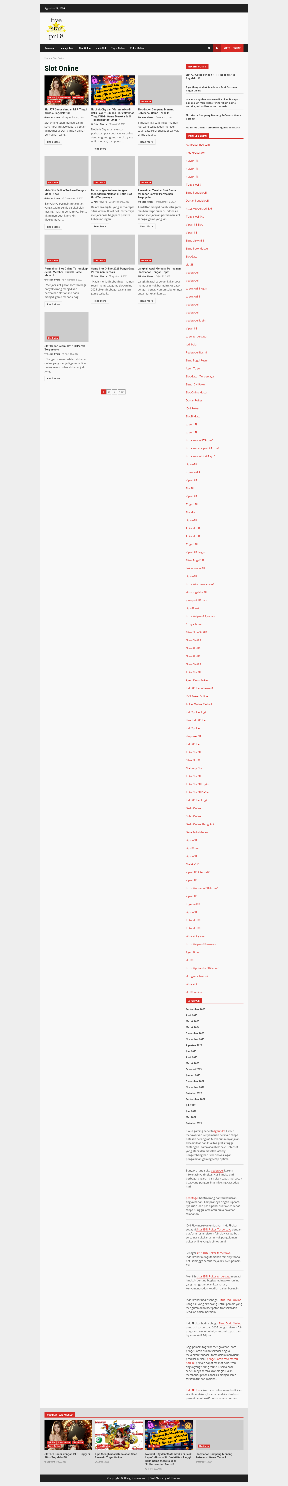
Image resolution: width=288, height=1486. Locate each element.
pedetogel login (196, 320)
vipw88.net (192, 608)
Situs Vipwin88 (195, 240)
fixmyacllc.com (194, 624)
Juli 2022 (191, 1105)
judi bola (191, 344)
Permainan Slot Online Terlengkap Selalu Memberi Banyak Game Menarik (66, 250)
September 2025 (195, 1009)
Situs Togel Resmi (197, 360)
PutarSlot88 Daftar (198, 792)
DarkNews (156, 1478)
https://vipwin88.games (200, 616)
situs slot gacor (195, 936)
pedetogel (192, 272)
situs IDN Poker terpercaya (213, 1253)
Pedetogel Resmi (196, 352)
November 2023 (195, 1039)
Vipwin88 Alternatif (198, 872)
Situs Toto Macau (197, 248)
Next (121, 391)
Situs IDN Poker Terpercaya (213, 1229)
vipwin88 (191, 464)
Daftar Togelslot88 (198, 200)
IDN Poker (192, 408)
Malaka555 (193, 864)
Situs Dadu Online (230, 1300)
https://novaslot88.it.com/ (202, 888)
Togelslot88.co (195, 216)
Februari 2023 (194, 1069)
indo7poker (193, 728)
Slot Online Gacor (197, 392)
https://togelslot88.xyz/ (200, 456)
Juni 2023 (191, 1051)
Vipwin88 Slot (194, 224)
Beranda (49, 48)
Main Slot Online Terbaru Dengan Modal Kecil (66, 171)
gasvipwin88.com (196, 600)
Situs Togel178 (195, 560)
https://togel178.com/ (199, 440)
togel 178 (192, 424)
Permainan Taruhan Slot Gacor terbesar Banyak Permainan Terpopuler (160, 171)
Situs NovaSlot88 (196, 632)
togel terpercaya (196, 336)
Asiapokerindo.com (198, 144)
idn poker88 (193, 736)
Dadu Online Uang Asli (200, 824)
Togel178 (192, 504)
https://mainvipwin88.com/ (202, 448)
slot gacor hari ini (197, 976)
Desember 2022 (195, 1081)
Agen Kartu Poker (197, 680)
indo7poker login (196, 712)
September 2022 (195, 1099)
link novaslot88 (195, 568)
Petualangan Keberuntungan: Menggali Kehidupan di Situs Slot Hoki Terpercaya (113, 171)
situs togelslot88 (196, 592)
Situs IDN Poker (196, 384)
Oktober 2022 (194, 1093)
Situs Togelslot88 (197, 192)
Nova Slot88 (193, 640)
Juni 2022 (191, 1111)
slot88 (190, 264)
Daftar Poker (194, 400)
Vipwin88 (191, 232)
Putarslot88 (193, 528)
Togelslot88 (193, 184)
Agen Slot (219, 1131)
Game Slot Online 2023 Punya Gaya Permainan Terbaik (113, 250)
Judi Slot (101, 48)
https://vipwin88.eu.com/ (201, 944)
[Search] (209, 48)
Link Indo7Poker (196, 720)
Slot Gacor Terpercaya (200, 376)
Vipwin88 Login (195, 552)
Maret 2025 (192, 1021)
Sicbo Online (193, 816)
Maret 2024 (192, 1027)
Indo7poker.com (196, 152)
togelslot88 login (196, 288)
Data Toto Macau (197, 832)
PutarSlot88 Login (197, 784)
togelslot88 (193, 296)
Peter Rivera (53, 117)
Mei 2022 (191, 1117)
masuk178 (192, 160)
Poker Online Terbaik (199, 704)
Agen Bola (192, 952)
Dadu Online (193, 808)
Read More (53, 141)
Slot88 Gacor (194, 416)
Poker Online (137, 48)
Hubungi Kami (66, 48)
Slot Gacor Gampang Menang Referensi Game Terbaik (160, 90)
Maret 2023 (192, 1063)
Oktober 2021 (194, 1123)
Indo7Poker (193, 744)
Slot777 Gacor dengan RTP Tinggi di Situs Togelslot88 (66, 90)
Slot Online (85, 48)
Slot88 (190, 488)
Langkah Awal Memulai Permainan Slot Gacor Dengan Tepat (160, 250)
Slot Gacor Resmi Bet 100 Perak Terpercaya (66, 327)
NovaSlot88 (193, 648)
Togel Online (118, 48)
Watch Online (232, 48)
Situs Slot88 (193, 760)
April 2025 (191, 1015)
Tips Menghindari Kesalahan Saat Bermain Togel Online (119, 1435)
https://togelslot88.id (199, 208)
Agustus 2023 (194, 1045)
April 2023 (191, 1057)
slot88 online (194, 992)
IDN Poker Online (197, 696)
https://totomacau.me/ (200, 584)
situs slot (191, 984)
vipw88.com (193, 848)
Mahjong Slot (194, 768)
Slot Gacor (192, 256)
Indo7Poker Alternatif (199, 688)
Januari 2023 (193, 1075)
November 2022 (195, 1087)
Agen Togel (193, 368)
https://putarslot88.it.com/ (202, 968)
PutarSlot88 (193, 672)
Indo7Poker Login (197, 800)
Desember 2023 (195, 1033)
